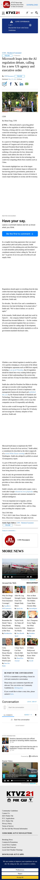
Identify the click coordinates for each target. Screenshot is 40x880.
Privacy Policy (7, 823)
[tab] (8, 715)
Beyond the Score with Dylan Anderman (18, 29)
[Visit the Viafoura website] (33, 756)
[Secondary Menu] (5, 13)
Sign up (34, 701)
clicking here (18, 688)
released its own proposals (24, 491)
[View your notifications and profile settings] (36, 715)
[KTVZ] (14, 12)
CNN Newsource (9, 76)
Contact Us (6, 813)
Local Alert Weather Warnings (12, 850)
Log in (29, 701)
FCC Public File (7, 821)
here (12, 694)
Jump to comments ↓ (9, 530)
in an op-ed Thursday (16, 370)
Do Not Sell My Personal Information (15, 829)
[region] (20, 729)
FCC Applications (8, 818)
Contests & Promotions (10, 842)
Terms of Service (8, 826)
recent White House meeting (14, 453)
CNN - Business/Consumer (25, 523)
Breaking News (7, 840)
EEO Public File (7, 816)
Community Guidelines (10, 811)
